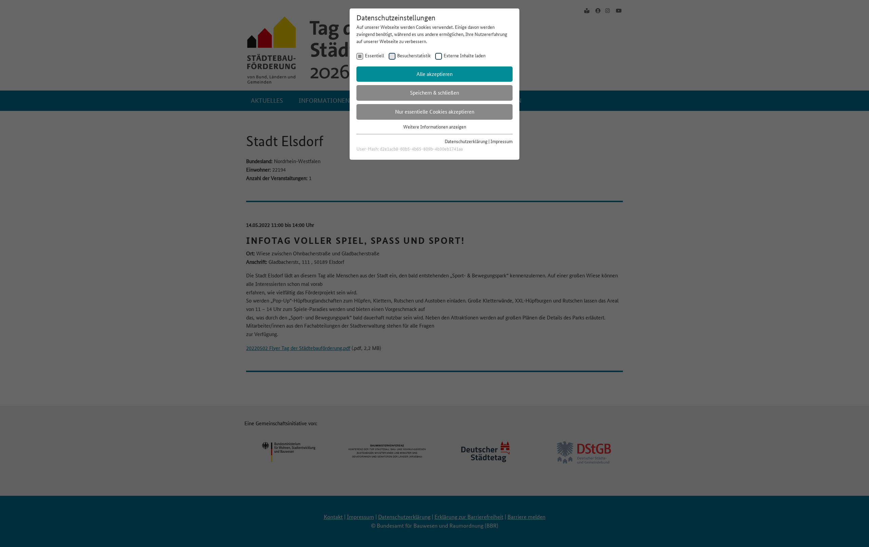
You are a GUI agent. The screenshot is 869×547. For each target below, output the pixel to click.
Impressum (502, 141)
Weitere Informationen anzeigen (434, 127)
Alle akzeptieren (434, 74)
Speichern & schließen (434, 93)
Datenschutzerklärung (466, 141)
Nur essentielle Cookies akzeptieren (434, 112)
